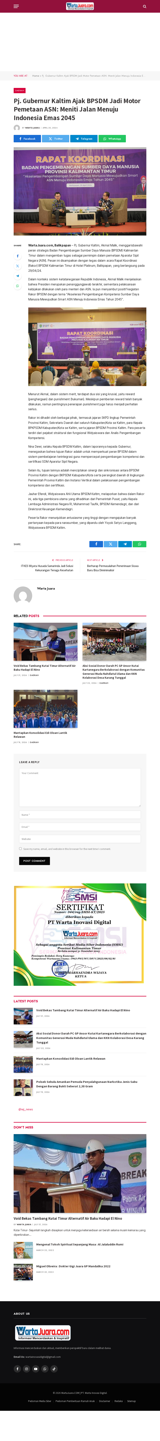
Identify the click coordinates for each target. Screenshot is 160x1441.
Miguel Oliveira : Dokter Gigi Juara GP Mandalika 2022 (73, 1266)
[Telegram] (17, 276)
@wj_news (26, 1109)
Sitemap (131, 1401)
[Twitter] (17, 266)
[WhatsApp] (17, 286)
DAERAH (19, 90)
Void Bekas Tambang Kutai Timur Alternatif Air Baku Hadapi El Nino (45, 667)
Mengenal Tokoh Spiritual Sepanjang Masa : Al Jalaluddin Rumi (79, 1244)
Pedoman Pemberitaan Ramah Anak (75, 1401)
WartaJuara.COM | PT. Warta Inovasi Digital (84, 1393)
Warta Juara (32, 127)
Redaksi (119, 1401)
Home (35, 76)
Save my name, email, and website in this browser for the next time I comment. (67, 849)
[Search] (144, 6)
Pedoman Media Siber (39, 1401)
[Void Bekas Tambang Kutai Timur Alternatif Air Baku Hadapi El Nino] (45, 642)
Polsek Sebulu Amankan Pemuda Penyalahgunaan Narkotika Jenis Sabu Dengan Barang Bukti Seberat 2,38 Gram (86, 1084)
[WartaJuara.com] (80, 6)
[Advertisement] (80, 42)
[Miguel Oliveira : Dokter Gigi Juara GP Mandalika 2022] (23, 1272)
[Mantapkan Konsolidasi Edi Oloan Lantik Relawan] (45, 709)
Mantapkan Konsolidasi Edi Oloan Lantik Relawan (40, 735)
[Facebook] (17, 256)
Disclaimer (104, 1401)
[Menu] (16, 6)
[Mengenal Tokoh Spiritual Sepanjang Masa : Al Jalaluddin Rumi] (23, 1250)
